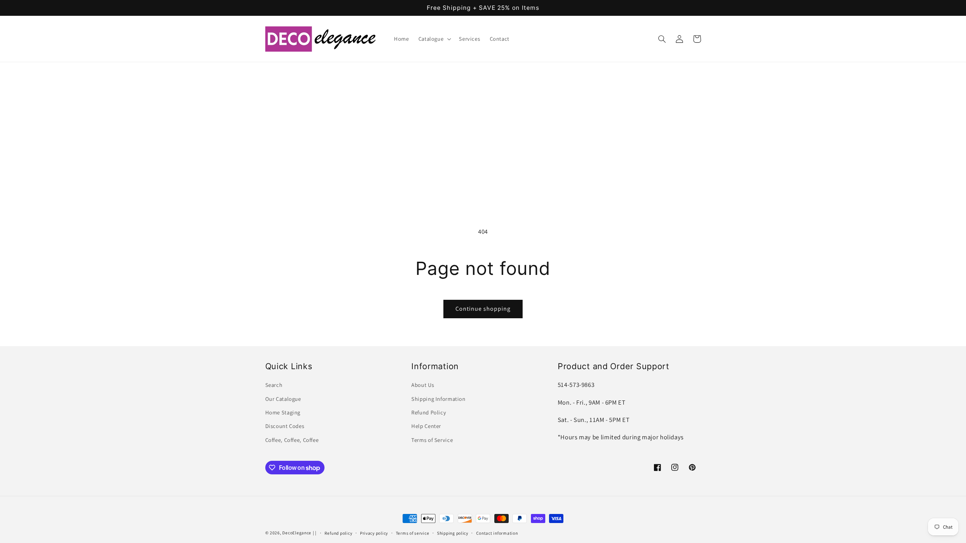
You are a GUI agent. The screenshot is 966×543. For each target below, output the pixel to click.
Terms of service (412, 533)
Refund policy (338, 533)
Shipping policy (452, 533)
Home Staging (283, 412)
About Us (422, 384)
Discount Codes (285, 425)
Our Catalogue (283, 398)
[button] (434, 39)
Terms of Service (432, 439)
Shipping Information (438, 398)
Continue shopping (483, 309)
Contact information (497, 533)
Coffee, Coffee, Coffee (292, 439)
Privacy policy (374, 533)
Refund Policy (428, 412)
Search (274, 384)
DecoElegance (296, 532)
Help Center (426, 425)
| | (315, 532)
